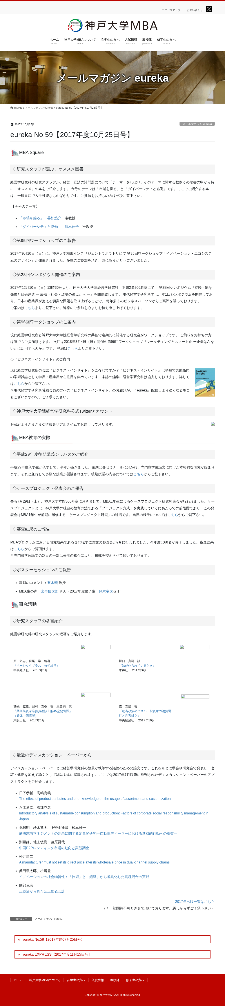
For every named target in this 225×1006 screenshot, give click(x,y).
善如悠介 (54, 218)
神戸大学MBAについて (44, 980)
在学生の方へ (76, 980)
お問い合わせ (195, 10)
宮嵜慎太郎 (49, 591)
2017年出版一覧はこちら (195, 902)
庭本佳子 (72, 227)
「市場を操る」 (31, 218)
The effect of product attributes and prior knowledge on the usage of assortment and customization (95, 799)
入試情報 (98, 980)
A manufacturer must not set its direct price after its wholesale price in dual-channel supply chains (94, 862)
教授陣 (115, 980)
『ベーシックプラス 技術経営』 (36, 665)
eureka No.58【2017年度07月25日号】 (53, 939)
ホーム (18, 980)
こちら (29, 308)
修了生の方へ (135, 980)
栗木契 (52, 583)
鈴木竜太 (106, 591)
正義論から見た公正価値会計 (42, 891)
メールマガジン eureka (197, 124)
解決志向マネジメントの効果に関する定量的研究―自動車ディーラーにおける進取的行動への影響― (98, 833)
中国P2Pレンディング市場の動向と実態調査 (54, 848)
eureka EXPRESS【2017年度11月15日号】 (57, 954)
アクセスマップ (171, 10)
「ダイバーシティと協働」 (40, 227)
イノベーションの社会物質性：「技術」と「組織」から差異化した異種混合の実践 (84, 877)
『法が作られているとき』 (137, 665)
